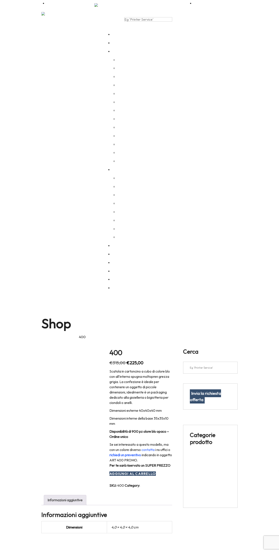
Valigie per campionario (207, 498)
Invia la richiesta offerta (205, 396)
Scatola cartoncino (65, 337)
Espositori (197, 455)
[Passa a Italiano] (101, 5)
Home (46, 337)
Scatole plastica (202, 487)
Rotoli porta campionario (208, 466)
